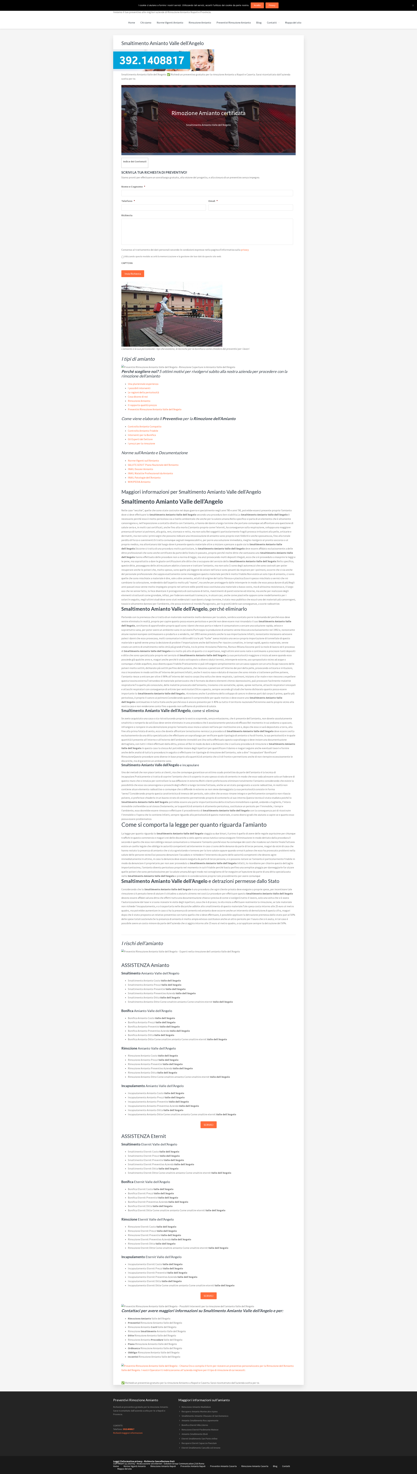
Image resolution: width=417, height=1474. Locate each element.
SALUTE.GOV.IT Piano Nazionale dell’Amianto (153, 464)
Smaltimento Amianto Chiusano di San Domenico (205, 1415)
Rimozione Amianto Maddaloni (196, 1406)
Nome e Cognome (133, 186)
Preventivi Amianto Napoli (192, 1466)
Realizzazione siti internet (149, 1463)
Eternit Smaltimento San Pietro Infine (199, 1438)
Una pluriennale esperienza (143, 383)
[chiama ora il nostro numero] (163, 70)
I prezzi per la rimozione (141, 443)
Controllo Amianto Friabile (143, 430)
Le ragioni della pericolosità (143, 392)
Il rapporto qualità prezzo (142, 405)
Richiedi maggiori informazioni (128, 1432)
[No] (413, 5)
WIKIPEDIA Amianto (139, 481)
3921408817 (128, 1429)
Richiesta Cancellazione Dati (159, 1461)
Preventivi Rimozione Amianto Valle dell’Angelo (154, 409)
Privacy (272, 5)
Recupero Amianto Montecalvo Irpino (200, 1411)
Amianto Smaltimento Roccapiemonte (200, 1420)
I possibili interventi (139, 388)
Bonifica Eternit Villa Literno (195, 1425)
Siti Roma (199, 1463)
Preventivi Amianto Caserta (223, 1466)
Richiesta (126, 215)
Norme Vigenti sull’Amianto (143, 460)
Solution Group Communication (179, 1463)
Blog (275, 1466)
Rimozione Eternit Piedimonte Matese (200, 1429)
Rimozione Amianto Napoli (163, 1466)
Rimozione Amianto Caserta (254, 1466)
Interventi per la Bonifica (142, 435)
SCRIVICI (208, 1124)
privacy (245, 249)
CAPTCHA (127, 263)
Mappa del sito (124, 1469)
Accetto (257, 5)
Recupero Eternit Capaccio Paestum (199, 1443)
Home (116, 1466)
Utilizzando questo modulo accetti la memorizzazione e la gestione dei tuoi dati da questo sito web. (173, 256)
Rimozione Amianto (139, 400)
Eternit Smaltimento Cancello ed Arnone (201, 1447)
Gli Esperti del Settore (140, 439)
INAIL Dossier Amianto (140, 469)
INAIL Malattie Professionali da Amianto (150, 473)
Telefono (128, 201)
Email (213, 201)
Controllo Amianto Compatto (144, 426)
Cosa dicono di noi (138, 396)
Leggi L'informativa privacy (127, 1461)
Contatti (286, 1466)
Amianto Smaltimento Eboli (195, 1434)
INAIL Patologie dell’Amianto (144, 477)
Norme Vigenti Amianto (135, 1466)
